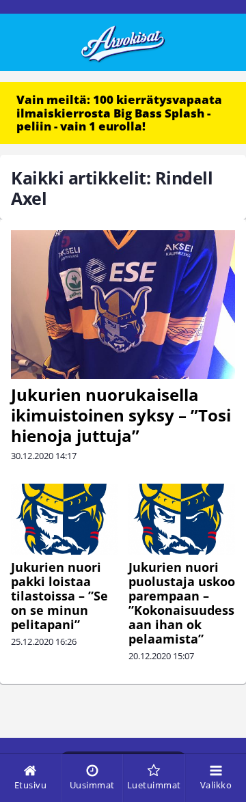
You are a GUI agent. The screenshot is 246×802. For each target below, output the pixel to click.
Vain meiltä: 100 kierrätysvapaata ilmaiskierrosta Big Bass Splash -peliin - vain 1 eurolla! (119, 113)
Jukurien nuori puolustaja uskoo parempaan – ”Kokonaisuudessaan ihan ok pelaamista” (181, 603)
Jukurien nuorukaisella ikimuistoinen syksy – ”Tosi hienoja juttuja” (121, 415)
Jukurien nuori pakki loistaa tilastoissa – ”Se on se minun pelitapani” (59, 596)
